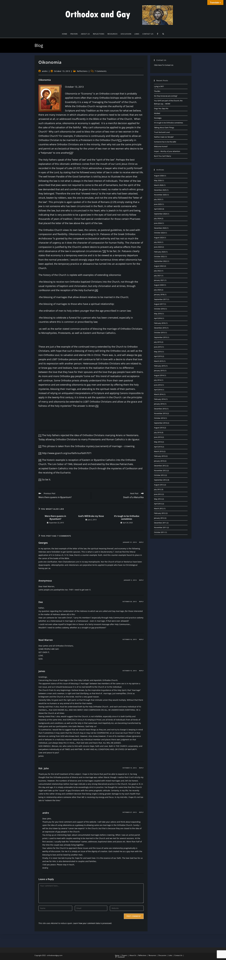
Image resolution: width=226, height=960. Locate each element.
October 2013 (159, 418)
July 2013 (157, 432)
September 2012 (160, 480)
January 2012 (159, 518)
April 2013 (158, 447)
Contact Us (178, 955)
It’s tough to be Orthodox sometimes (126, 517)
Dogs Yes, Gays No (161, 108)
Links (170, 955)
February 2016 (159, 323)
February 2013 (159, 456)
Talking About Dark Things (164, 127)
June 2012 (158, 494)
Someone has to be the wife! (165, 142)
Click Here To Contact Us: (163, 65)
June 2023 (158, 247)
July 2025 (157, 199)
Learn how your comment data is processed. (92, 923)
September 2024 (160, 214)
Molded (157, 113)
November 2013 (160, 413)
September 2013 (160, 423)
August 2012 (159, 485)
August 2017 (159, 304)
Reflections (82, 71)
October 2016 (159, 309)
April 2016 (158, 318)
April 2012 (158, 503)
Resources (152, 955)
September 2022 (160, 261)
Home (117, 955)
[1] (119, 140)
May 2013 (158, 442)
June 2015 (158, 347)
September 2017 (160, 299)
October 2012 (159, 475)
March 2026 (158, 185)
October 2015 (159, 332)
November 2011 (160, 527)
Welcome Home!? (161, 146)
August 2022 (159, 266)
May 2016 (158, 313)
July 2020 (157, 290)
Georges (43, 542)
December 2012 (160, 465)
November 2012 (160, 470)
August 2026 (159, 175)
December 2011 (160, 523)
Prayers (124, 955)
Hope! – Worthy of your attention (167, 151)
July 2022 (157, 271)
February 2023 (159, 252)
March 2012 (158, 508)
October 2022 (159, 256)
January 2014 (159, 404)
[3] (104, 251)
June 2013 (158, 437)
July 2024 (157, 218)
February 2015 (159, 366)
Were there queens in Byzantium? (55, 517)
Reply (141, 542)
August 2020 (159, 285)
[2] (70, 152)
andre (45, 71)
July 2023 (157, 242)
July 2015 (157, 342)
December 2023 (160, 228)
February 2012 (159, 513)
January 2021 (159, 280)
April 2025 (158, 209)
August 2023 (159, 237)
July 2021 (157, 275)
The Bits (157, 91)
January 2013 (159, 461)
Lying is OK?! (159, 86)
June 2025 (158, 204)
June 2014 (158, 385)
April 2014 (158, 389)
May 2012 (158, 499)
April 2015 (158, 356)
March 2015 (158, 361)
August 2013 (159, 427)
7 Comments (100, 71)
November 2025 (160, 194)
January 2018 (159, 294)
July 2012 (157, 489)
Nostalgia (157, 118)
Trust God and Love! (162, 132)
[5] (96, 405)
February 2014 (159, 399)
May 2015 (158, 351)
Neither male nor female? (164, 137)
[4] (96, 290)
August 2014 (159, 375)
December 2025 (160, 190)
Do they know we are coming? (165, 96)
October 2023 (159, 233)
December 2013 (160, 408)
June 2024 (158, 223)
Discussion (162, 955)
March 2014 (158, 394)
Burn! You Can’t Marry (162, 156)
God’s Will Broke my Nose (91, 516)
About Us (132, 955)
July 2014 (157, 380)
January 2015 (159, 370)
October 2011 (159, 532)
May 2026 (158, 180)
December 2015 (160, 328)
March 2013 (158, 451)
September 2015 (160, 337)
